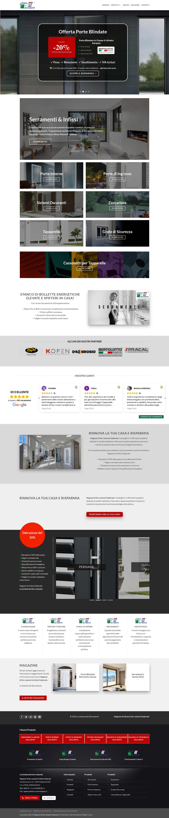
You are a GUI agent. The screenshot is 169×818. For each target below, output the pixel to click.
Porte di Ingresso (94, 790)
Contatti (145, 5)
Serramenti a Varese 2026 (138, 675)
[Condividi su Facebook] (22, 717)
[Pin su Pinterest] (35, 717)
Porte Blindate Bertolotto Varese (87, 675)
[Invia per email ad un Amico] (31, 717)
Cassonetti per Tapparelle (120, 795)
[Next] (162, 52)
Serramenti (92, 780)
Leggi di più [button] (46, 408)
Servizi (126, 5)
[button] (165, 398)
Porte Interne (93, 784)
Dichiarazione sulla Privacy (65, 811)
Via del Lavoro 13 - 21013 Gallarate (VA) (35, 782)
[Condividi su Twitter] (26, 717)
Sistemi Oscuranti (94, 795)
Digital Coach (87, 815)
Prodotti (115, 5)
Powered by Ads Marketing (70, 815)
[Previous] (6, 52)
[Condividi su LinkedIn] (40, 717)
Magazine (135, 5)
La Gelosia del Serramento (31, 685)
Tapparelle (115, 784)
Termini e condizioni (42, 811)
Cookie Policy (26, 811)
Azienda (105, 5)
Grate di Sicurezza (117, 790)
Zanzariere (115, 780)
